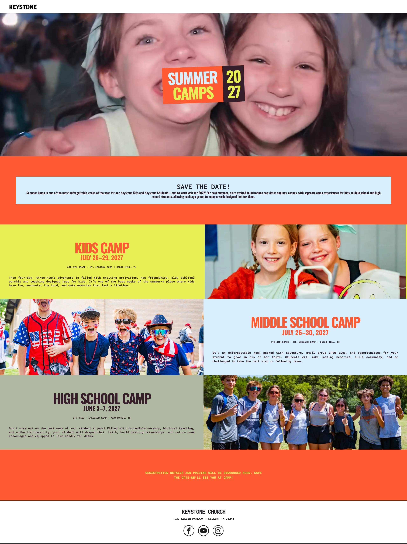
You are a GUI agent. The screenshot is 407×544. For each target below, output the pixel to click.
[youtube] (203, 531)
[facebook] (188, 531)
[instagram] (218, 531)
